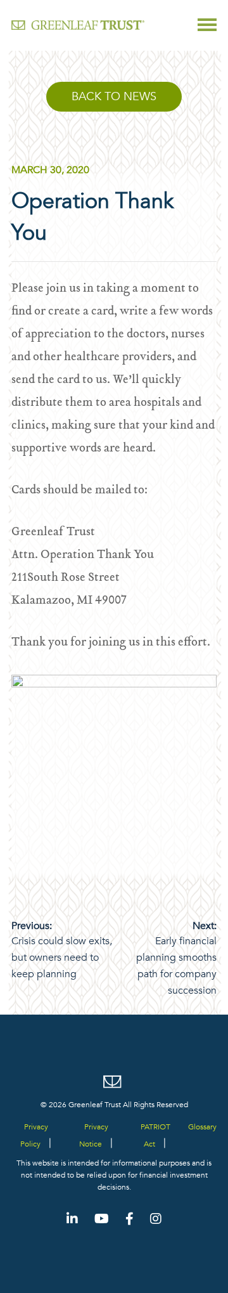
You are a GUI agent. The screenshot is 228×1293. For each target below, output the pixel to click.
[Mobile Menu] (207, 24)
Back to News (114, 97)
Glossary (202, 1127)
